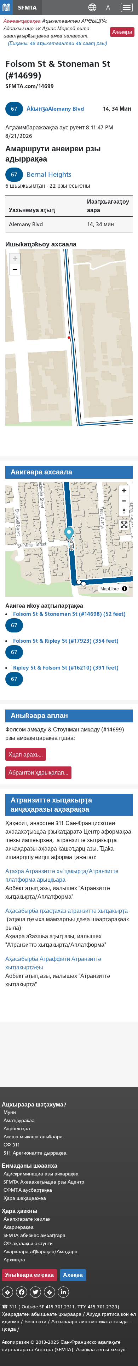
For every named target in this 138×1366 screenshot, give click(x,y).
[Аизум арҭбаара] (124, 490)
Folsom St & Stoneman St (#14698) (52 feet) (69, 614)
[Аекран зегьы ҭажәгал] (124, 525)
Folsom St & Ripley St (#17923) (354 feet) (66, 640)
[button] (92, 7)
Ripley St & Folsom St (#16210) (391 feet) (66, 667)
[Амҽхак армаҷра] (124, 501)
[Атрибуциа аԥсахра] (124, 588)
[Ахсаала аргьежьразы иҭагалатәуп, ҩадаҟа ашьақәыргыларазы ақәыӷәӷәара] (124, 511)
